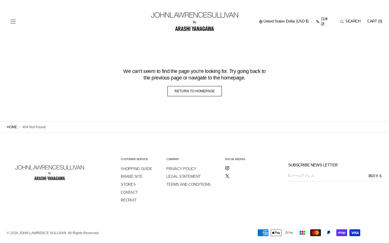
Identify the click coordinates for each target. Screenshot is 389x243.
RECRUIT (128, 200)
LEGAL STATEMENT (183, 176)
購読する (375, 176)
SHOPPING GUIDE (136, 169)
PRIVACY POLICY (181, 169)
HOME (12, 127)
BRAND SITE (131, 176)
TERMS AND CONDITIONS (188, 184)
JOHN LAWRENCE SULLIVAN (42, 233)
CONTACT (129, 192)
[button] (13, 21)
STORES (128, 184)
